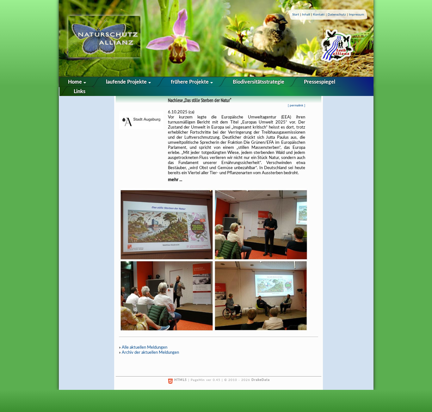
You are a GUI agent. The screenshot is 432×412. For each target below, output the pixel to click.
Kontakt (319, 14)
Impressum (356, 14)
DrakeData (260, 380)
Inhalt (306, 14)
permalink (296, 105)
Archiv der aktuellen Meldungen (150, 353)
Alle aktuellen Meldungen (144, 347)
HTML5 (180, 380)
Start (295, 14)
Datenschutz (337, 14)
